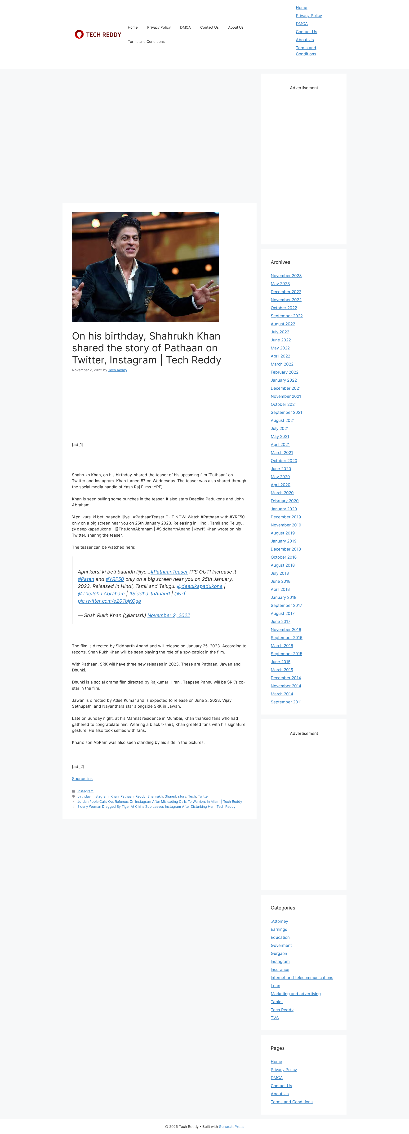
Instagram (85, 791)
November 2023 (286, 275)
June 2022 (281, 340)
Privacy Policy (159, 27)
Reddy (140, 796)
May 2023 (280, 283)
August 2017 (283, 613)
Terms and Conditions (146, 41)
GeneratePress (231, 1126)
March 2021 (282, 452)
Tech (192, 796)
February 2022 (284, 372)
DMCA (185, 27)
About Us (236, 27)
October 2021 (284, 404)
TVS (275, 1017)
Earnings (279, 929)
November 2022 (286, 299)
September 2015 (286, 653)
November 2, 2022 (168, 615)
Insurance (280, 969)
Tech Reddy (282, 1009)
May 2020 (280, 476)
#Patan (86, 579)
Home (133, 27)
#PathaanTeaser (169, 572)
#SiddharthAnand (149, 593)
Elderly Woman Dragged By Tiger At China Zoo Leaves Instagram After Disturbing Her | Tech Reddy (156, 806)
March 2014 (282, 694)
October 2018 (284, 557)
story (182, 796)
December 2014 (286, 677)
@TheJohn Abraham (101, 593)
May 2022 (280, 348)
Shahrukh (155, 796)
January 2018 (283, 597)
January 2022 (284, 380)
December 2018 (286, 549)
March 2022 (282, 364)
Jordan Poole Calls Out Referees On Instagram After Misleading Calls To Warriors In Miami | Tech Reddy (159, 801)
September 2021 (286, 412)
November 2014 (286, 686)
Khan (115, 796)
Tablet (277, 1001)
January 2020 (284, 509)
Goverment (281, 945)
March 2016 (282, 645)
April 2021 (280, 444)
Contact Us (209, 27)
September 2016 (286, 637)
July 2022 (280, 332)
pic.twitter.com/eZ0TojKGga (109, 601)
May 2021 (280, 436)
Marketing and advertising (296, 993)
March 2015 (282, 669)
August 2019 (283, 533)
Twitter (203, 796)
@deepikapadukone (199, 586)
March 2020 (282, 492)
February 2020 (285, 501)
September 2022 (287, 315)
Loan (275, 985)
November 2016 (286, 629)
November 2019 (286, 525)
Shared (170, 796)
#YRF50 (115, 579)
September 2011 (286, 702)
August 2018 (283, 565)
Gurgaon (279, 953)
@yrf (179, 593)
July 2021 (280, 428)
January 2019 (284, 541)
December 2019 (286, 517)
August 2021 (283, 420)
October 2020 (284, 460)
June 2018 (280, 581)
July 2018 (280, 573)
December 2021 (286, 388)
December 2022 (286, 291)
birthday (84, 796)
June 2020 (281, 468)
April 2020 (280, 484)
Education (280, 937)
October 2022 (284, 307)
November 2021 (286, 396)
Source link (82, 778)
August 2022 (283, 324)
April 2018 (280, 589)
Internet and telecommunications (302, 977)
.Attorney (279, 921)
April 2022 (280, 356)
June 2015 (280, 661)
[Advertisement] (159, 107)
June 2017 (280, 621)
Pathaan (126, 796)
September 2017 (286, 605)
